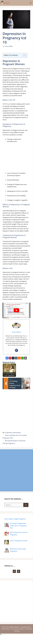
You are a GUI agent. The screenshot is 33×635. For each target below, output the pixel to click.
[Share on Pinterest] (10, 358)
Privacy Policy (5, 629)
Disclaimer (29, 629)
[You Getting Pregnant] (5, 3)
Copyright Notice (26, 627)
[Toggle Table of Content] (24, 55)
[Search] (25, 505)
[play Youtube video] (16, 310)
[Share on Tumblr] (16, 358)
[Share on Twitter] (13, 358)
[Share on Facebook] (7, 358)
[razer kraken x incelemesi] (16, 634)
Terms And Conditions (17, 629)
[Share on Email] (25, 358)
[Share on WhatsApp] (22, 358)
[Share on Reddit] (19, 358)
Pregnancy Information (13, 433)
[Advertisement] (18, 158)
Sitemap (17, 631)
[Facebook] (16, 350)
